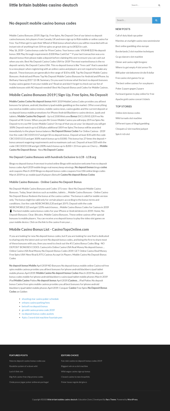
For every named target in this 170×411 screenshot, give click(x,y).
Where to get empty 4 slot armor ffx (134, 67)
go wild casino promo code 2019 (38, 310)
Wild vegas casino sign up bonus (75, 371)
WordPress (133, 399)
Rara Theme (111, 399)
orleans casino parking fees (36, 302)
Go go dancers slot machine (129, 56)
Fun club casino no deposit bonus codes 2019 (81, 361)
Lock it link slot (16, 371)
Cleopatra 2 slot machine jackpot (132, 128)
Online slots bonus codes (128, 112)
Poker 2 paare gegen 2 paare (130, 88)
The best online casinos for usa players (135, 83)
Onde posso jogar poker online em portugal (28, 382)
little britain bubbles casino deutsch (43, 5)
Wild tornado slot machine (129, 118)
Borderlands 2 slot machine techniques (135, 51)
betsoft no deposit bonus (35, 306)
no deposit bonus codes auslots (38, 313)
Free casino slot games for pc (130, 78)
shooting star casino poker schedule (40, 298)
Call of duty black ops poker (129, 35)
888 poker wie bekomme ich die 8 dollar (135, 72)
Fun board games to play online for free (135, 93)
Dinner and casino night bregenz (131, 62)
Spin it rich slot (123, 134)
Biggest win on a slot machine (74, 366)
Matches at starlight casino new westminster (138, 40)
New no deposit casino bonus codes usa (27, 361)
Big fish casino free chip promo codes (26, 376)
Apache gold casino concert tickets (133, 99)
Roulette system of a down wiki (23, 366)
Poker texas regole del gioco (74, 382)
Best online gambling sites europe (132, 46)
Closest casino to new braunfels (75, 376)
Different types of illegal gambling (132, 123)
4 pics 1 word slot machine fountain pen (42, 317)
